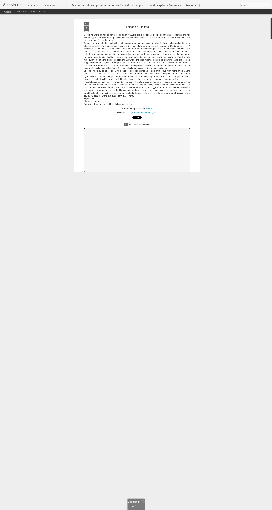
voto (155, 112)
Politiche (136, 112)
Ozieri (128, 112)
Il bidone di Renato (137, 27)
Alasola (148, 108)
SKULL (42, 11)
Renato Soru (146, 112)
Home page (22, 11)
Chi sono (33, 11)
